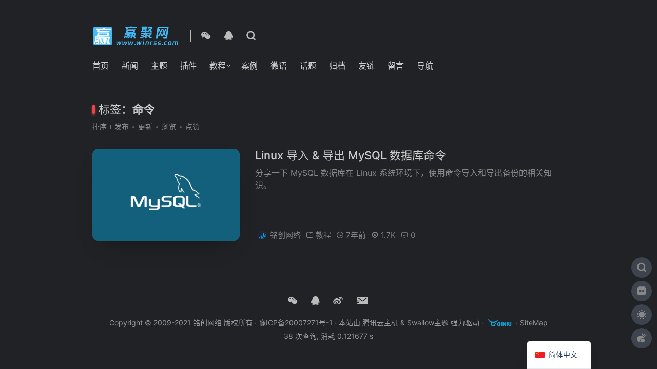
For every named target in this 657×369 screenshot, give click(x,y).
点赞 (192, 126)
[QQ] (228, 36)
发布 (121, 126)
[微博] (338, 301)
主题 (159, 65)
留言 (396, 65)
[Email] (363, 301)
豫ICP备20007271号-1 (296, 322)
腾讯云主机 (380, 322)
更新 (145, 126)
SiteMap (534, 322)
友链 (366, 65)
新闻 (130, 65)
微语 (278, 65)
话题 (308, 65)
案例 (249, 65)
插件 (188, 65)
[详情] (251, 36)
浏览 (169, 126)
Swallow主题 (428, 322)
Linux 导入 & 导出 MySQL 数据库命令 (350, 155)
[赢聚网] (137, 35)
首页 (100, 65)
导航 (425, 65)
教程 (217, 65)
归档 (337, 65)
